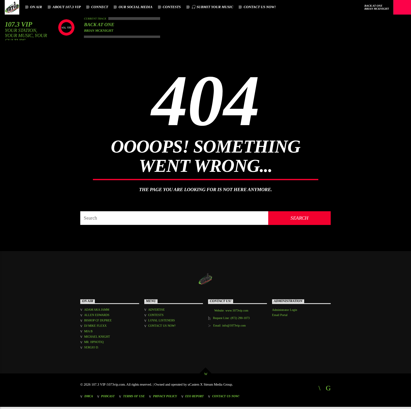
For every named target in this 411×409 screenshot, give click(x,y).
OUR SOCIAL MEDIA (135, 7)
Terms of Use (134, 396)
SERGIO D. (91, 347)
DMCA (88, 396)
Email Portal (279, 315)
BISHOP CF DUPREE (98, 320)
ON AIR (36, 7)
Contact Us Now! (225, 396)
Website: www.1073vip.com (231, 310)
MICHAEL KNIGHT (97, 336)
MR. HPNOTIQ (94, 342)
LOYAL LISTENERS (161, 320)
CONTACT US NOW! (260, 7)
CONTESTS (172, 7)
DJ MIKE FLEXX (95, 325)
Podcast (108, 396)
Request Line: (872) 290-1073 (231, 318)
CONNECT (99, 7)
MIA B (88, 331)
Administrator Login (284, 310)
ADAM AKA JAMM (96, 309)
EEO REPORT (194, 396)
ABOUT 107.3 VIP (66, 7)
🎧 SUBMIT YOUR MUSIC (212, 7)
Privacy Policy (165, 396)
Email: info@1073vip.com (229, 325)
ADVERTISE (156, 309)
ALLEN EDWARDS (96, 315)
